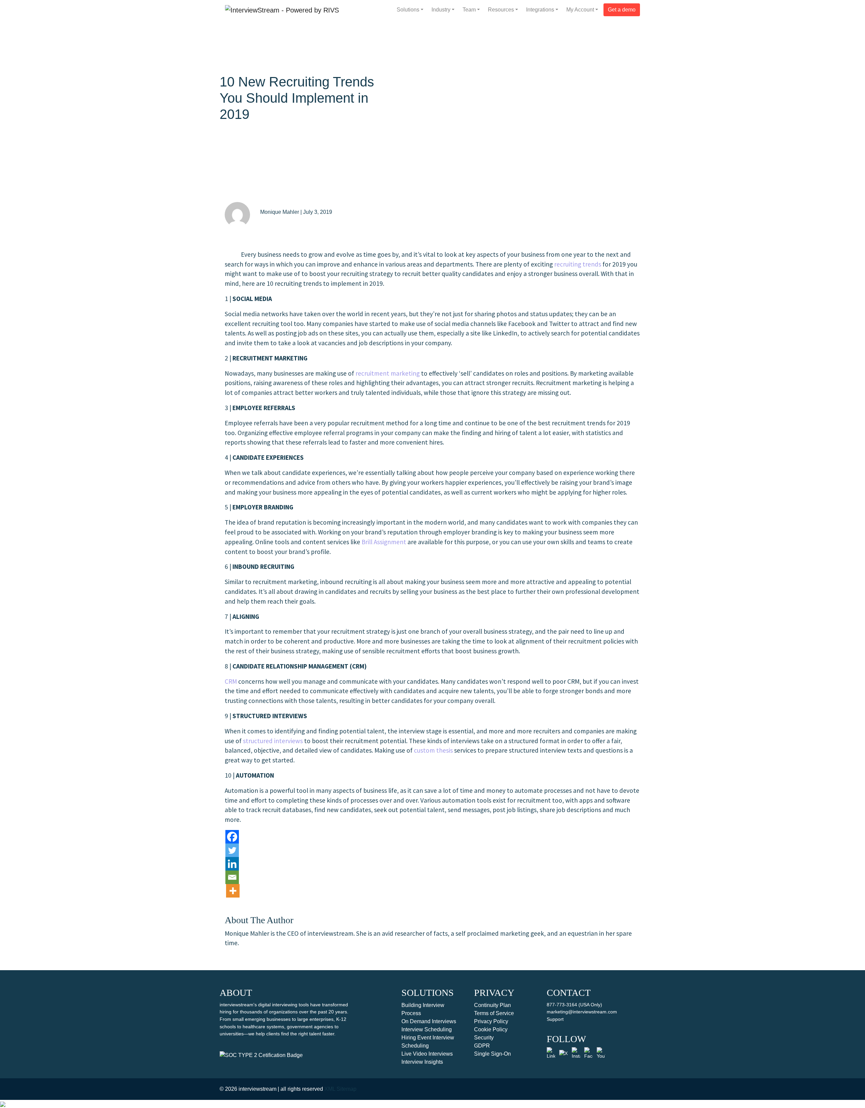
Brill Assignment (384, 542)
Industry (440, 9)
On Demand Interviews (428, 1021)
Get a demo (622, 9)
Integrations (540, 9)
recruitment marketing (387, 373)
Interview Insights (422, 1062)
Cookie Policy (491, 1029)
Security (484, 1037)
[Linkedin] (232, 864)
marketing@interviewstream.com (582, 1011)
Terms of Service (494, 1013)
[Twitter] (232, 850)
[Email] (232, 877)
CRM (231, 681)
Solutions (408, 9)
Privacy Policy (491, 1021)
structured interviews (273, 741)
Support (555, 1019)
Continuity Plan (492, 1005)
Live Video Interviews (427, 1054)
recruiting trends (577, 264)
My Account (580, 9)
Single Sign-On (492, 1054)
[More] (233, 891)
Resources (501, 9)
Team (469, 9)
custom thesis (433, 750)
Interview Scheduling (426, 1029)
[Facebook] (232, 836)
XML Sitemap (340, 1089)
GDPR (482, 1046)
